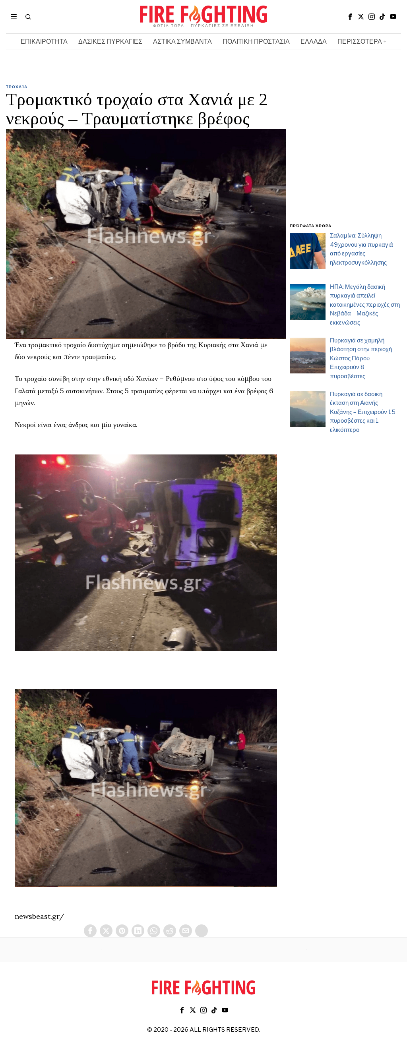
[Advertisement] (345, 158)
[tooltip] (350, 16)
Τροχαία (16, 86)
